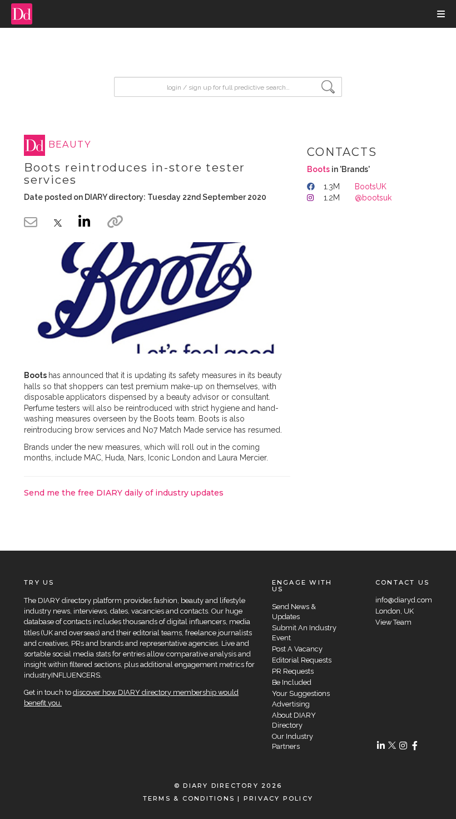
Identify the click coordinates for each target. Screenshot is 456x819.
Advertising (291, 704)
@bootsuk (373, 197)
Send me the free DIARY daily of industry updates (124, 493)
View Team (393, 622)
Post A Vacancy (297, 649)
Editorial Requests (301, 660)
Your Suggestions (301, 693)
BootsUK (370, 186)
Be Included (291, 682)
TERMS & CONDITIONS (189, 798)
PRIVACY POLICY (278, 798)
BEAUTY (69, 145)
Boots (318, 169)
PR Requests (293, 671)
